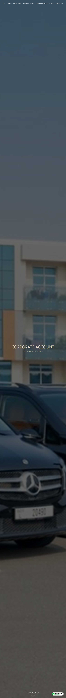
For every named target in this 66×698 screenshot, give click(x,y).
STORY (10, 3)
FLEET (19, 3)
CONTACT (52, 3)
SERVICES (25, 3)
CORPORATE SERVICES (41, 3)
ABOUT (15, 3)
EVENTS (32, 3)
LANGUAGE (59, 3)
